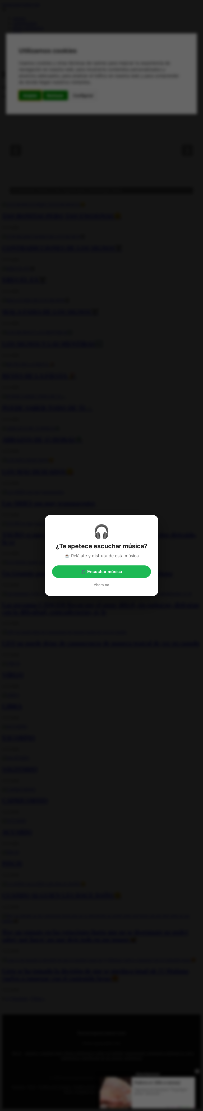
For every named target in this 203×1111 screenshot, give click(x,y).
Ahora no (101, 585)
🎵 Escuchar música (101, 571)
